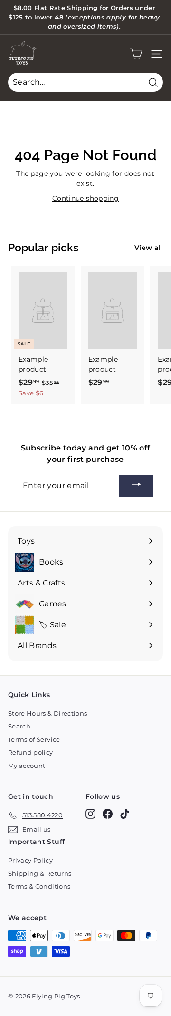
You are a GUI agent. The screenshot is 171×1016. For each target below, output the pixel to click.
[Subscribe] (136, 486)
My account (27, 765)
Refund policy (30, 752)
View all (148, 247)
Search (19, 726)
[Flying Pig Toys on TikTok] (125, 814)
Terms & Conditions (39, 886)
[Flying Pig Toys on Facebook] (108, 814)
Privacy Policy (30, 860)
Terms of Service (34, 739)
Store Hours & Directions (47, 713)
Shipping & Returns (39, 873)
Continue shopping (85, 198)
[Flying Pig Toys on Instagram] (90, 814)
